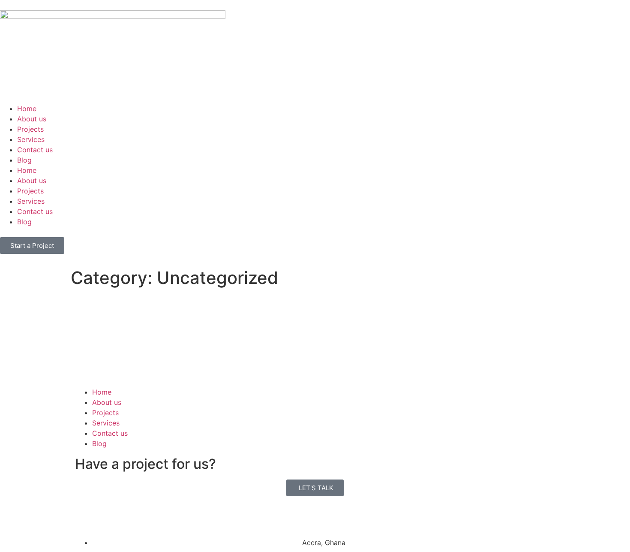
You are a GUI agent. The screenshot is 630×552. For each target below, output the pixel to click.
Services (31, 139)
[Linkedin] (109, 515)
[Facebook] (85, 515)
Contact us (35, 149)
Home (26, 108)
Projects (30, 129)
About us (31, 119)
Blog (24, 160)
